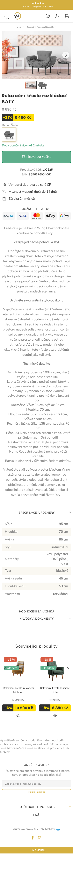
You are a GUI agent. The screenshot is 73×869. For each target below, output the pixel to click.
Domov (20, 27)
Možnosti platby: (35, 209)
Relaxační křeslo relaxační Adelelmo (18, 690)
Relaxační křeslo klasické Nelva (55, 690)
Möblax (17, 16)
